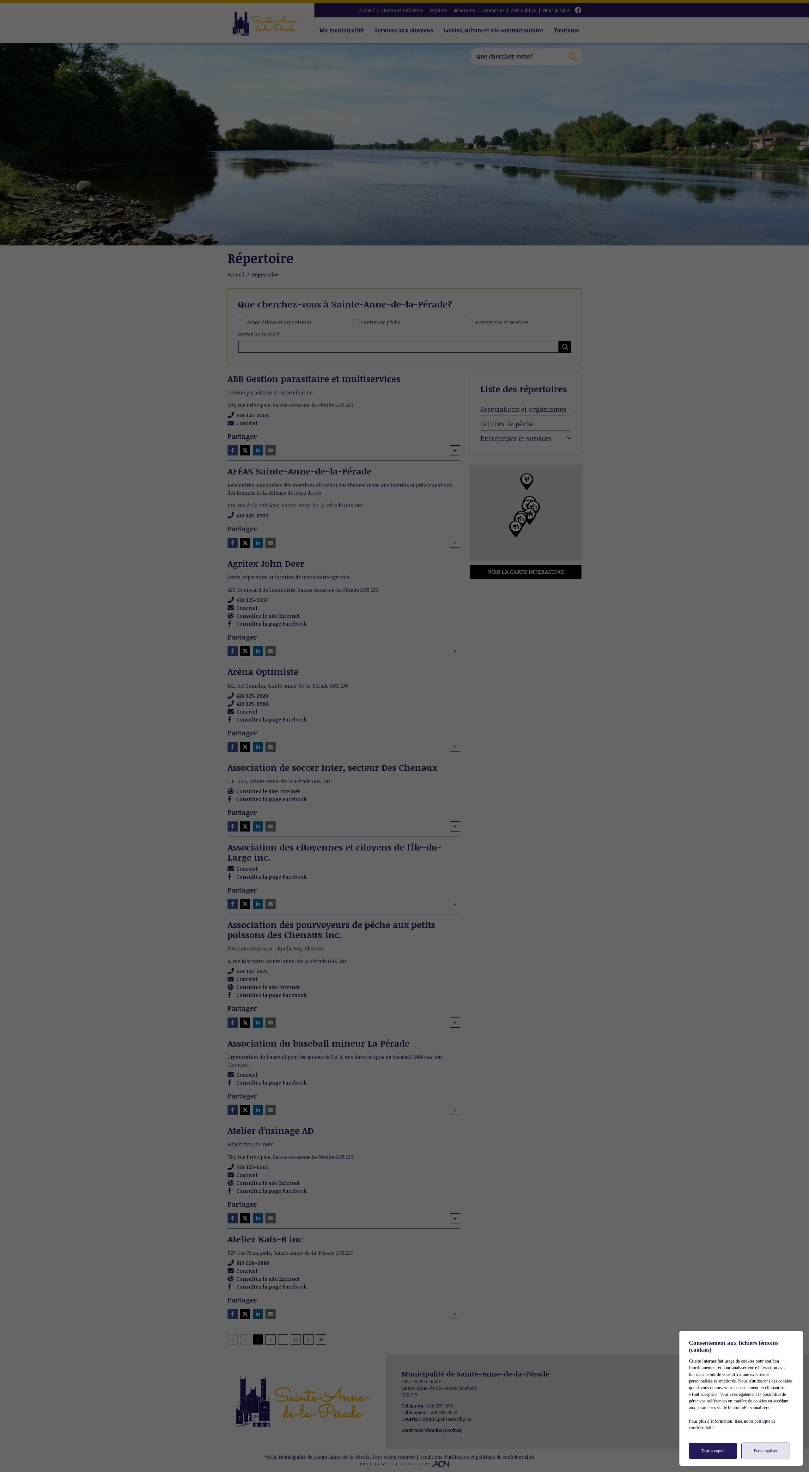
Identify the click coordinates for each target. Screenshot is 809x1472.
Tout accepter (713, 1451)
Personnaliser (765, 1451)
